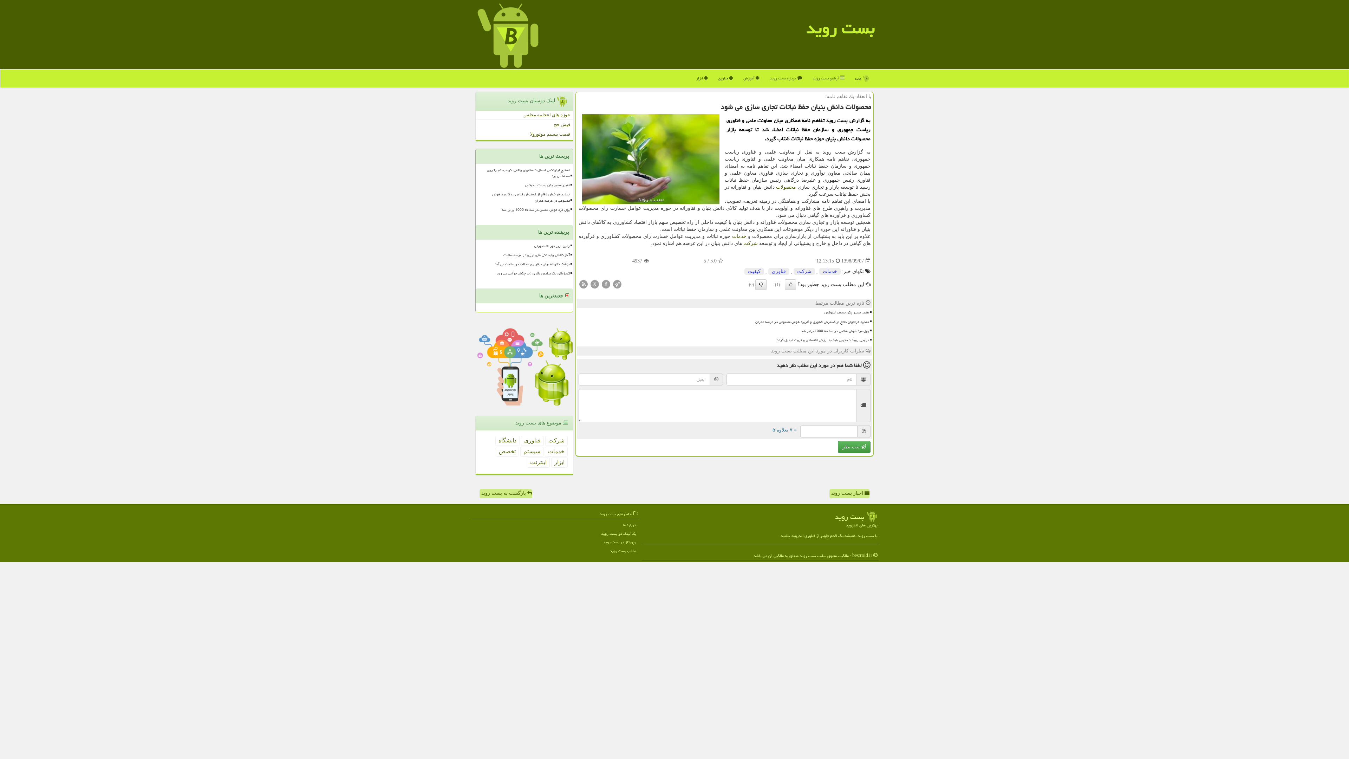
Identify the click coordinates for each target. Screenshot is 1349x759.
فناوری (723, 78)
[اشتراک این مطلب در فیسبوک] (606, 284)
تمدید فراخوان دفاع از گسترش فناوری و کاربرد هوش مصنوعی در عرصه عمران (812, 321)
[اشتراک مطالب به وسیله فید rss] (583, 284)
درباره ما (629, 524)
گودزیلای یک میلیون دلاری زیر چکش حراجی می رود (533, 273)
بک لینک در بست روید (618, 533)
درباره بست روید (783, 78)
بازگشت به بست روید (504, 493)
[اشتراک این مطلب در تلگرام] (617, 284)
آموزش (749, 78)
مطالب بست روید (623, 550)
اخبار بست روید (848, 493)
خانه (858, 78)
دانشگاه (507, 440)
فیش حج (562, 124)
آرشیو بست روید (826, 78)
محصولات (786, 187)
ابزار (700, 78)
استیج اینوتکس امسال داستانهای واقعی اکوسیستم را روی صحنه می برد (528, 173)
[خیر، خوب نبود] (761, 284)
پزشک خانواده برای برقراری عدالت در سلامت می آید (532, 264)
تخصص (507, 451)
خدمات (739, 236)
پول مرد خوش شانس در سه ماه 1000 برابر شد (835, 331)
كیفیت (754, 271)
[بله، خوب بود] (790, 284)
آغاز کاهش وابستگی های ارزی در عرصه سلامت (536, 255)
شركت (750, 243)
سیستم (531, 451)
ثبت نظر (851, 446)
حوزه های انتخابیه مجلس (546, 114)
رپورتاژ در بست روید (619, 542)
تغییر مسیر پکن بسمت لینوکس (847, 312)
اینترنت (538, 462)
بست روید (840, 28)
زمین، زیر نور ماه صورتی (552, 245)
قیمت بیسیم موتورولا (550, 134)
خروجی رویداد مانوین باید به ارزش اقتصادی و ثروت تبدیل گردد (823, 340)
